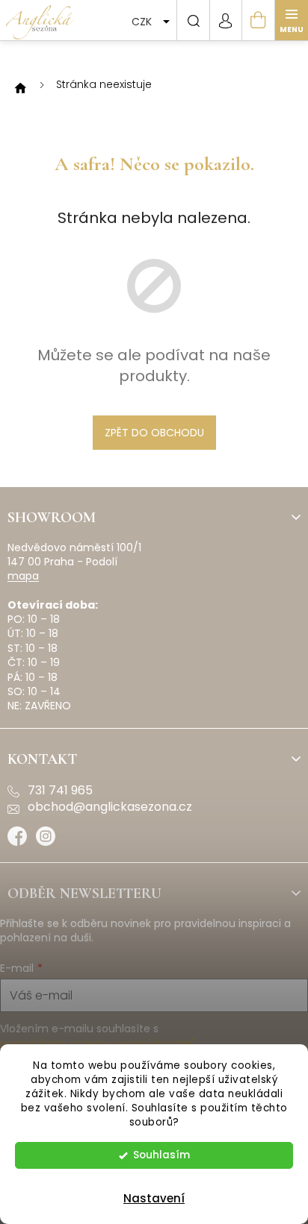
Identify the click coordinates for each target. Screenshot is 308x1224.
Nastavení (154, 1198)
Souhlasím (161, 1155)
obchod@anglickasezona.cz (110, 807)
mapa (23, 576)
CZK (143, 21)
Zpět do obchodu (154, 432)
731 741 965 (60, 790)
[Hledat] (192, 20)
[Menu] (291, 20)
